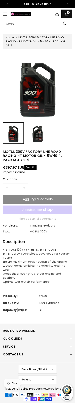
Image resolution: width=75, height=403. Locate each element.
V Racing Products (29, 389)
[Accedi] (57, 14)
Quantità (10, 179)
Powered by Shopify (56, 389)
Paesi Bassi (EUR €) (34, 369)
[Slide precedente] (7, 4)
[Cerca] (65, 23)
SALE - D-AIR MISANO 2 (37, 4)
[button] (7, 13)
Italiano (26, 379)
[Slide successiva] (68, 4)
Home (10, 37)
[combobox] (37, 23)
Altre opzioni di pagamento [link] (38, 219)
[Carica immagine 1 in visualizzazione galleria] (13, 133)
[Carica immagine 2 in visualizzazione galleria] (37, 133)
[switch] (66, 397)
